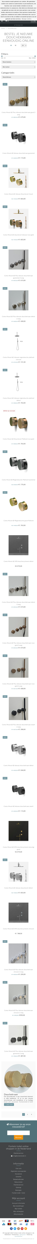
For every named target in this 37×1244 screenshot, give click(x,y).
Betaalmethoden (18, 1179)
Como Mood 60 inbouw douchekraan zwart (18, 806)
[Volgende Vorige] (31, 1114)
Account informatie (18, 1203)
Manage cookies (26, 19)
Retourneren (18, 1182)
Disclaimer (18, 1174)
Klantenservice (18, 1185)
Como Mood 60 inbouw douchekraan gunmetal (19, 153)
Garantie (18, 1176)
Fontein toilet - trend (18, 1193)
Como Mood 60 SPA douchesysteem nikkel (18, 561)
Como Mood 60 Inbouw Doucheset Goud (18, 194)
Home (3, 28)
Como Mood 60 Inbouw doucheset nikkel (18, 888)
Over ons (18, 1168)
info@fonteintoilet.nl (19, 1156)
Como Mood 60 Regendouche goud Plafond (18, 520)
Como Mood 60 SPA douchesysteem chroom (18, 929)
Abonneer (18, 1137)
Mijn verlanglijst (18, 1211)
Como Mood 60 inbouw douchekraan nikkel (18, 765)
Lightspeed (22, 1234)
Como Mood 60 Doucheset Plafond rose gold (18, 439)
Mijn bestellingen (18, 1206)
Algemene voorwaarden (18, 1171)
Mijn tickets (18, 1208)
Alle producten (18, 1214)
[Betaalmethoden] (3, 1221)
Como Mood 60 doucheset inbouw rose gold (18, 235)
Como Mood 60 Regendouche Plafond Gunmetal (18, 480)
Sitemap (18, 1187)
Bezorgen (18, 1190)
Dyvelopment (18, 1236)
